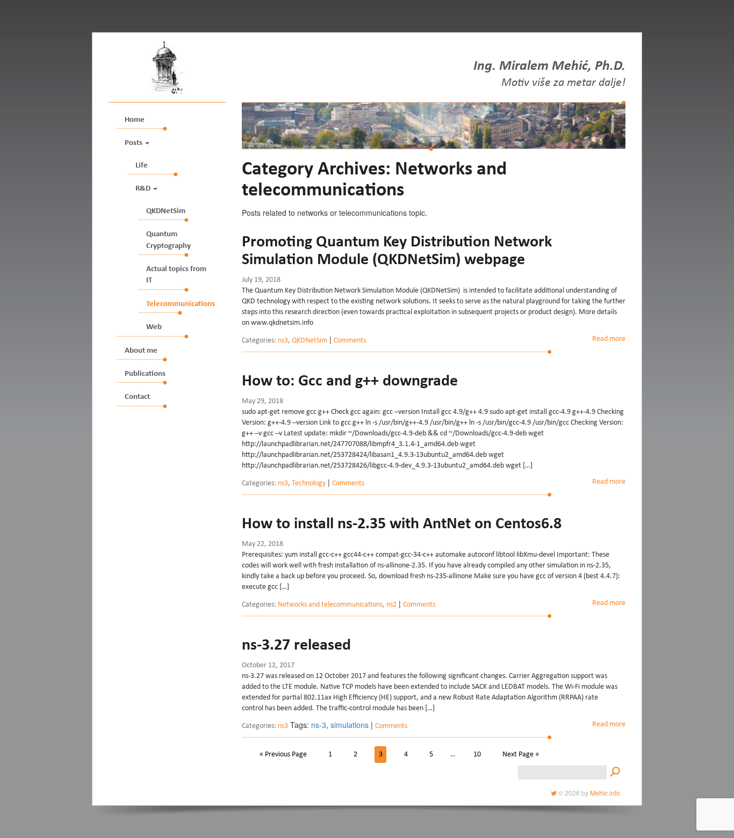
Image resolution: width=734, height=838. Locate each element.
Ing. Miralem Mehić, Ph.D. (549, 67)
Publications (145, 374)
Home (135, 120)
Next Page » (520, 754)
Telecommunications (180, 304)
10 (477, 754)
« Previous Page (283, 754)
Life (141, 166)
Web (154, 327)
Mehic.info (605, 792)
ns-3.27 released (296, 645)
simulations (349, 724)
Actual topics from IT (176, 275)
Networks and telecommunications (330, 605)
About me (141, 351)
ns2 (391, 605)
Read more (608, 339)
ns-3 (318, 724)
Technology (309, 483)
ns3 (283, 341)
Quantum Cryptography (168, 240)
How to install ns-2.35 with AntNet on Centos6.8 (402, 524)
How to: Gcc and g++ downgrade (350, 381)
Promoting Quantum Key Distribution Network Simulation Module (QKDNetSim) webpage (397, 251)
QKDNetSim (165, 211)
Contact (137, 397)
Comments (350, 341)
